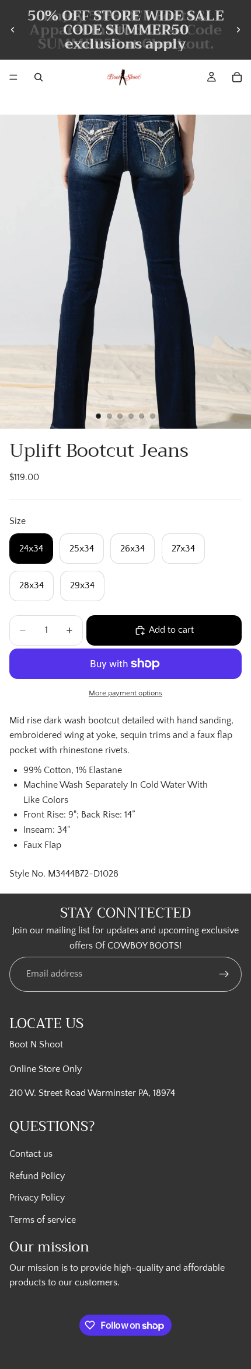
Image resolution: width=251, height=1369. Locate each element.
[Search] (38, 77)
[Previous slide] (13, 30)
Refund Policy (37, 1176)
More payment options (125, 693)
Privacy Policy (37, 1197)
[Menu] (13, 77)
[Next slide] (238, 30)
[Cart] (237, 77)
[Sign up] (224, 974)
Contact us (31, 1154)
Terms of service (42, 1220)
